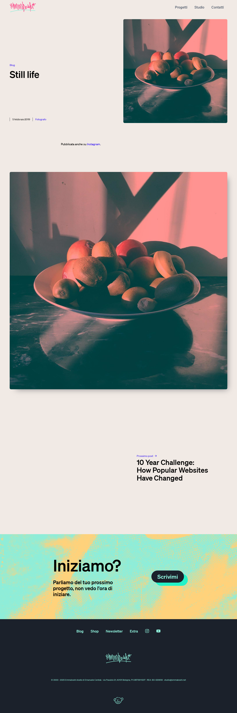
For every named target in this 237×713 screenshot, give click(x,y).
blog (12, 65)
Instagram (93, 144)
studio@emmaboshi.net (175, 680)
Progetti (181, 7)
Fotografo (40, 119)
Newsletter (114, 631)
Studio (199, 7)
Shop (95, 631)
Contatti (217, 7)
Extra (134, 631)
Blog (80, 631)
